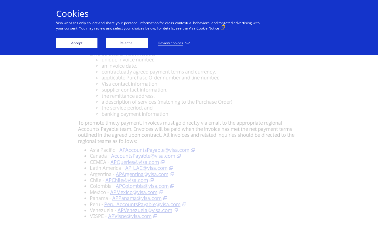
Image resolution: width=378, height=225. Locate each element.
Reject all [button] (127, 42)
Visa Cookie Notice (204, 28)
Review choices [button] (170, 42)
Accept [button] (76, 42)
